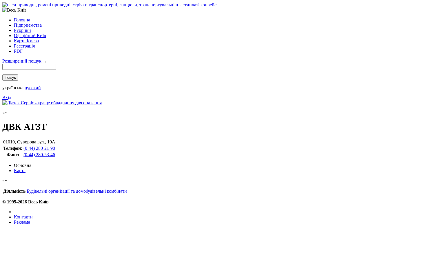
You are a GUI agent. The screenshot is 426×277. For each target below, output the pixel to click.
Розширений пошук (21, 61)
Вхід (6, 97)
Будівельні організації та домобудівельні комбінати (77, 191)
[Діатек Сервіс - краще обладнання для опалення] (52, 102)
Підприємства (28, 25)
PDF (18, 51)
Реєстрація (24, 45)
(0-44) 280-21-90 (39, 148)
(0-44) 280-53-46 (39, 154)
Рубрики (22, 30)
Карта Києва (26, 40)
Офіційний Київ (30, 35)
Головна (22, 19)
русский (33, 87)
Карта (20, 170)
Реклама (22, 222)
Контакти (23, 216)
